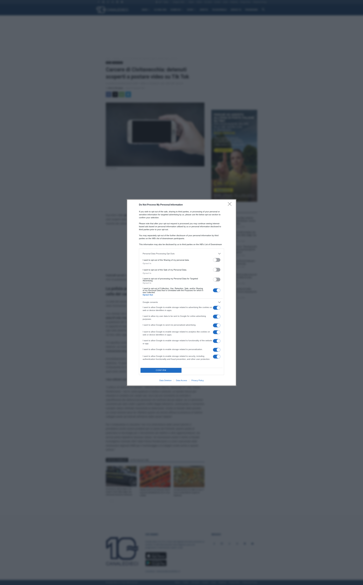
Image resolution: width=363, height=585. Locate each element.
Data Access (181, 380)
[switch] (216, 260)
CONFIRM (161, 370)
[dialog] (181, 292)
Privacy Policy (197, 380)
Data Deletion (165, 380)
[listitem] (181, 253)
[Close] (230, 205)
